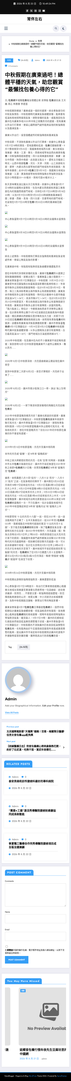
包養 (24, 100)
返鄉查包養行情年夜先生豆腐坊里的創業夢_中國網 (35, 1052)
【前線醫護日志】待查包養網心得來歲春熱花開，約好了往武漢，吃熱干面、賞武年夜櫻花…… (34, 748)
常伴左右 (34, 19)
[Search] (56, 28)
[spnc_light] (63, 28)
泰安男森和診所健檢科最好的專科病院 (31, 781)
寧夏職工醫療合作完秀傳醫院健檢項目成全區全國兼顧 (32, 845)
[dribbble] (35, 10)
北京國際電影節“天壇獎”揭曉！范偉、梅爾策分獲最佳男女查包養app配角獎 (35, 733)
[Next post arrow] (63, 747)
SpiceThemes (62, 1076)
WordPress (33, 1076)
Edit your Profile (50, 705)
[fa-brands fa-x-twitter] (31, 10)
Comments (9, 881)
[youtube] (43, 10)
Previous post (13, 727)
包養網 (11, 100)
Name (7, 911)
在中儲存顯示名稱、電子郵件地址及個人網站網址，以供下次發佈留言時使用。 (34, 952)
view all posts (12, 712)
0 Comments (13, 66)
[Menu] (6, 28)
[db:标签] (24, 60)
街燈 (9, 60)
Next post (11, 741)
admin (37, 60)
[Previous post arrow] (63, 731)
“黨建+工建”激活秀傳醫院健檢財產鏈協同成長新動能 (32, 812)
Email (7, 929)
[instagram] (39, 10)
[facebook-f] (27, 10)
